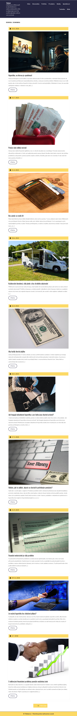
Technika (62, 9)
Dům (28, 4)
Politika (44, 4)
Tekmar (8, 3)
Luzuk (52, 714)
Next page (43, 705)
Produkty (52, 4)
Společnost (66, 4)
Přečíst (13, 89)
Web (68, 9)
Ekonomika (35, 4)
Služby (59, 4)
